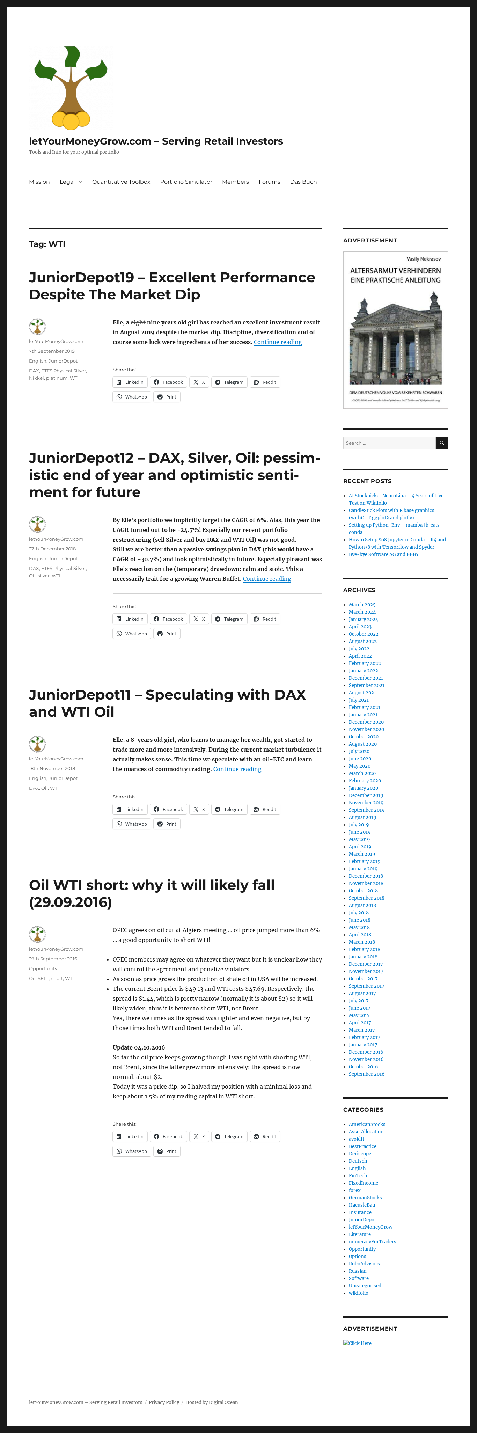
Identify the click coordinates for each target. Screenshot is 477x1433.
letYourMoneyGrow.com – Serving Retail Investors (156, 141)
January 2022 (363, 671)
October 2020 (364, 737)
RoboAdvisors (364, 1264)
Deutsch (358, 1161)
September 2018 (366, 898)
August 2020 (363, 744)
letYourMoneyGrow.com (56, 341)
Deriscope (360, 1154)
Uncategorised (365, 1286)
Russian (358, 1271)
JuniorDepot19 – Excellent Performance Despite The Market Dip (172, 286)
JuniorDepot (63, 361)
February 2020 (365, 781)
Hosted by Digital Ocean (211, 1402)
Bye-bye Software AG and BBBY (384, 554)
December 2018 (366, 876)
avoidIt (356, 1139)
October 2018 (363, 891)
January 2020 (363, 788)
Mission (39, 181)
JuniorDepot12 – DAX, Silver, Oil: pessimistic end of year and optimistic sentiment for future (174, 474)
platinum (57, 378)
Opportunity (43, 968)
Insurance (360, 1212)
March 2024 (362, 612)
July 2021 (359, 700)
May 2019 (359, 839)
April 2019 (360, 847)
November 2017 (366, 971)
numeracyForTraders (372, 1242)
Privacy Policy (164, 1402)
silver (44, 575)
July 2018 (359, 913)
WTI (74, 378)
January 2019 (363, 869)
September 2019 (367, 810)
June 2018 (359, 920)
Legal (67, 181)
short (57, 978)
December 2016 (366, 1052)
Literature (360, 1234)
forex (355, 1190)
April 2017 (360, 1023)
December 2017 (366, 964)
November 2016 (366, 1059)
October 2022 (364, 634)
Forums (269, 181)
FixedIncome (363, 1183)
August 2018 (362, 905)
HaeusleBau (362, 1205)
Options (357, 1256)
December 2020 (366, 722)
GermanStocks (365, 1198)
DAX (34, 370)
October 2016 (363, 1067)
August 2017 (362, 993)
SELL (43, 978)
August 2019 (362, 817)
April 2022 (360, 656)
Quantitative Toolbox (121, 181)
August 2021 (362, 693)
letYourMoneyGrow (370, 1227)
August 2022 (363, 641)
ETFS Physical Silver (63, 370)
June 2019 (360, 832)
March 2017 (362, 1030)
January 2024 (363, 619)
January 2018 (363, 957)
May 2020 (359, 766)
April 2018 (360, 935)
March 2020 (362, 773)
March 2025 (362, 605)
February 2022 (365, 663)
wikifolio (358, 1293)
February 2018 (364, 949)
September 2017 (366, 986)
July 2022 (359, 649)
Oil (32, 575)
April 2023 (360, 627)
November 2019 (366, 803)
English (37, 361)
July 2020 (359, 751)
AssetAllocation (366, 1132)
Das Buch (303, 181)
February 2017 (364, 1037)
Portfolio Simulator (186, 181)
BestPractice (362, 1146)
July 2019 (359, 825)
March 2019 (362, 854)
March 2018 (362, 942)
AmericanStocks (367, 1124)
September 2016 (367, 1074)
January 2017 (363, 1045)
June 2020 (360, 759)
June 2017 (359, 1008)
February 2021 (364, 707)
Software (359, 1278)
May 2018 (359, 927)
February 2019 (365, 861)
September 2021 (366, 685)
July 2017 (359, 1001)
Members (235, 181)
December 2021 (366, 678)
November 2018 (366, 883)
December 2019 (366, 795)
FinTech (358, 1176)
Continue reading (278, 341)
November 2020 (366, 729)
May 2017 (359, 1015)
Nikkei (36, 378)
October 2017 (363, 979)
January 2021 (363, 715)
